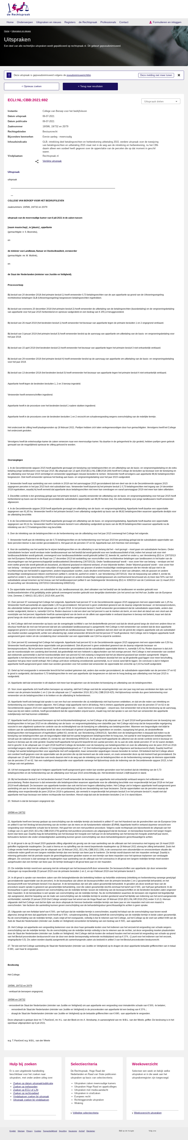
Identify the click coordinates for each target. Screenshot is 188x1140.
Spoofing (63, 1131)
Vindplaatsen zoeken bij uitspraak (31, 1096)
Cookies (37, 1131)
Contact (123, 22)
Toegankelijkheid (50, 1131)
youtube (178, 1131)
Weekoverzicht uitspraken (148, 1112)
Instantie (12, 111)
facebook (164, 1131)
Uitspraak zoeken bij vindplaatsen (31, 1099)
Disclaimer (90, 1131)
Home (10, 22)
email (142, 1131)
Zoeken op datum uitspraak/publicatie (33, 1083)
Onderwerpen (25, 22)
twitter (159, 1131)
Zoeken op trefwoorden (25, 1086)
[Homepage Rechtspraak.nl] (17, 8)
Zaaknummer (15, 126)
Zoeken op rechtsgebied (26, 1093)
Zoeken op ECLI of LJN (25, 1090)
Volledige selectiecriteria (85, 1112)
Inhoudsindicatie (17, 141)
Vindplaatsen (15, 156)
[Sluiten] (179, 75)
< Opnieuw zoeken (31, 86)
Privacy (29, 1131)
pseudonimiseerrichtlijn (79, 75)
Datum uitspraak (17, 116)
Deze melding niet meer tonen (156, 75)
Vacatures (72, 1131)
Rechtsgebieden (17, 131)
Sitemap (21, 1131)
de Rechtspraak (88, 22)
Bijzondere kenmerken (20, 136)
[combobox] (160, 101)
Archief (82, 1131)
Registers (69, 22)
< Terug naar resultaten (90, 86)
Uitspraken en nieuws (48, 22)
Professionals (108, 22)
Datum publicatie (17, 121)
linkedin (174, 1131)
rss (137, 1131)
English (13, 1131)
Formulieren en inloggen (167, 22)
